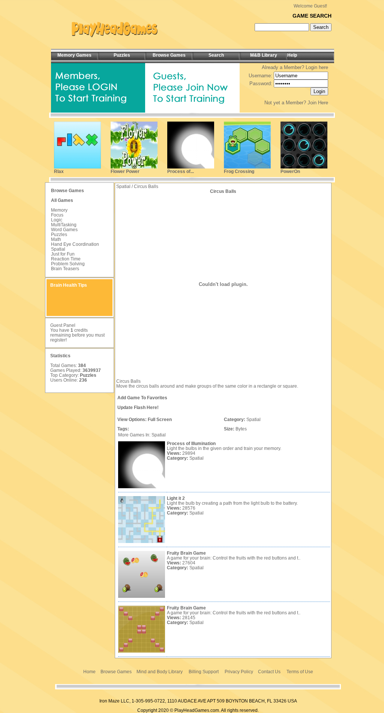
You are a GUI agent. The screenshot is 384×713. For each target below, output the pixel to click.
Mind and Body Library (159, 671)
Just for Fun (63, 254)
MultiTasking (63, 224)
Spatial (58, 249)
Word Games (64, 229)
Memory (59, 210)
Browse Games (116, 671)
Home (89, 671)
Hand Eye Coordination (75, 244)
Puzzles (59, 234)
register (58, 340)
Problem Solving (68, 263)
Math (56, 239)
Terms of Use (299, 671)
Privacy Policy (239, 671)
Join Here (318, 102)
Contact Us (269, 671)
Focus (57, 215)
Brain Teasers (65, 268)
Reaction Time (66, 259)
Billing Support (204, 671)
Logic (56, 220)
